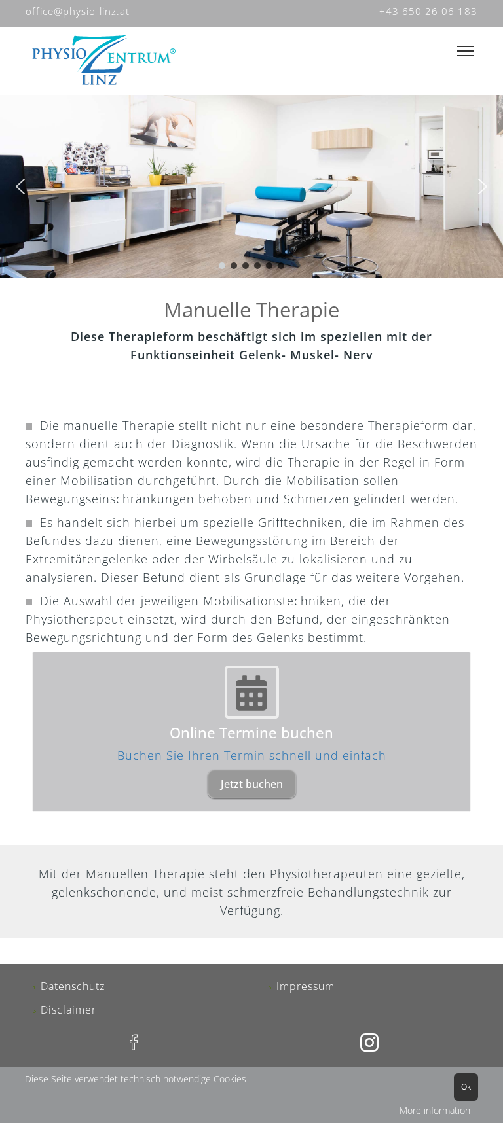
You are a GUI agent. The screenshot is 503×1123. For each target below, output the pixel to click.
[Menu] (465, 51)
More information (435, 1110)
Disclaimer (68, 1010)
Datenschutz (73, 986)
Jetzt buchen (252, 784)
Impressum (305, 986)
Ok (466, 1086)
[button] (20, 186)
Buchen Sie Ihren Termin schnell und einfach (251, 755)
